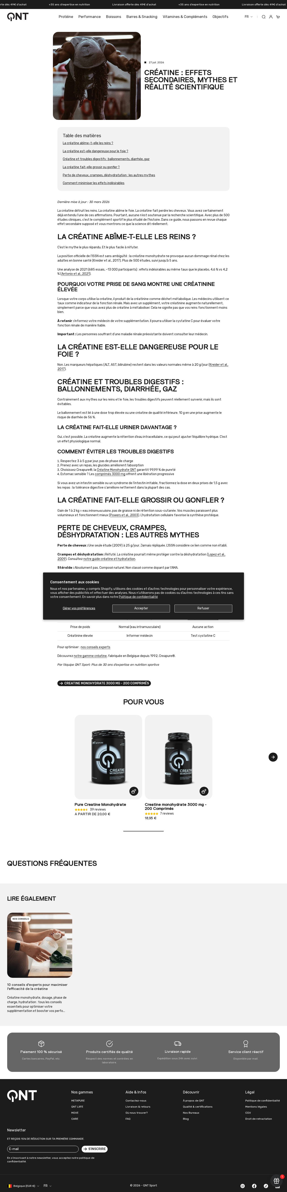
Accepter (141, 608)
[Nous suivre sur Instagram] (242, 1186)
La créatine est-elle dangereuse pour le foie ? (95, 151)
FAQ (128, 1118)
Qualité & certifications (198, 1106)
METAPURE (78, 1100)
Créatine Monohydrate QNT (116, 470)
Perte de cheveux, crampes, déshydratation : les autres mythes (109, 175)
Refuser (203, 608)
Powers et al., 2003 (124, 515)
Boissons (113, 17)
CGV (248, 1112)
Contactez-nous (136, 1100)
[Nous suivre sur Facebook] (254, 1185)
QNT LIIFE (77, 1106)
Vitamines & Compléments (185, 17)
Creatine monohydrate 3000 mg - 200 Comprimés (176, 807)
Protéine (66, 17)
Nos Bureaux (191, 1112)
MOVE (74, 1112)
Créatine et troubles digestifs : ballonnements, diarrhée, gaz (106, 159)
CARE (74, 1118)
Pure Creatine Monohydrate (100, 805)
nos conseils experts (95, 647)
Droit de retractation (258, 1118)
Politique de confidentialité (138, 597)
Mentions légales (256, 1106)
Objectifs (220, 17)
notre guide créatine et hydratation (109, 559)
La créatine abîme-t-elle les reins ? (88, 143)
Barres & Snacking (141, 17)
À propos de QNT (193, 1100)
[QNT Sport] (23, 1096)
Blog (186, 1118)
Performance (89, 17)
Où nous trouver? (137, 1112)
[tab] (143, 702)
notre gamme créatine (90, 656)
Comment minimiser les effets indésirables (93, 183)
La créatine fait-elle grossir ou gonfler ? (91, 167)
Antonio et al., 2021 (75, 274)
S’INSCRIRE (97, 1149)
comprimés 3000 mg (110, 474)
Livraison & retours (138, 1106)
